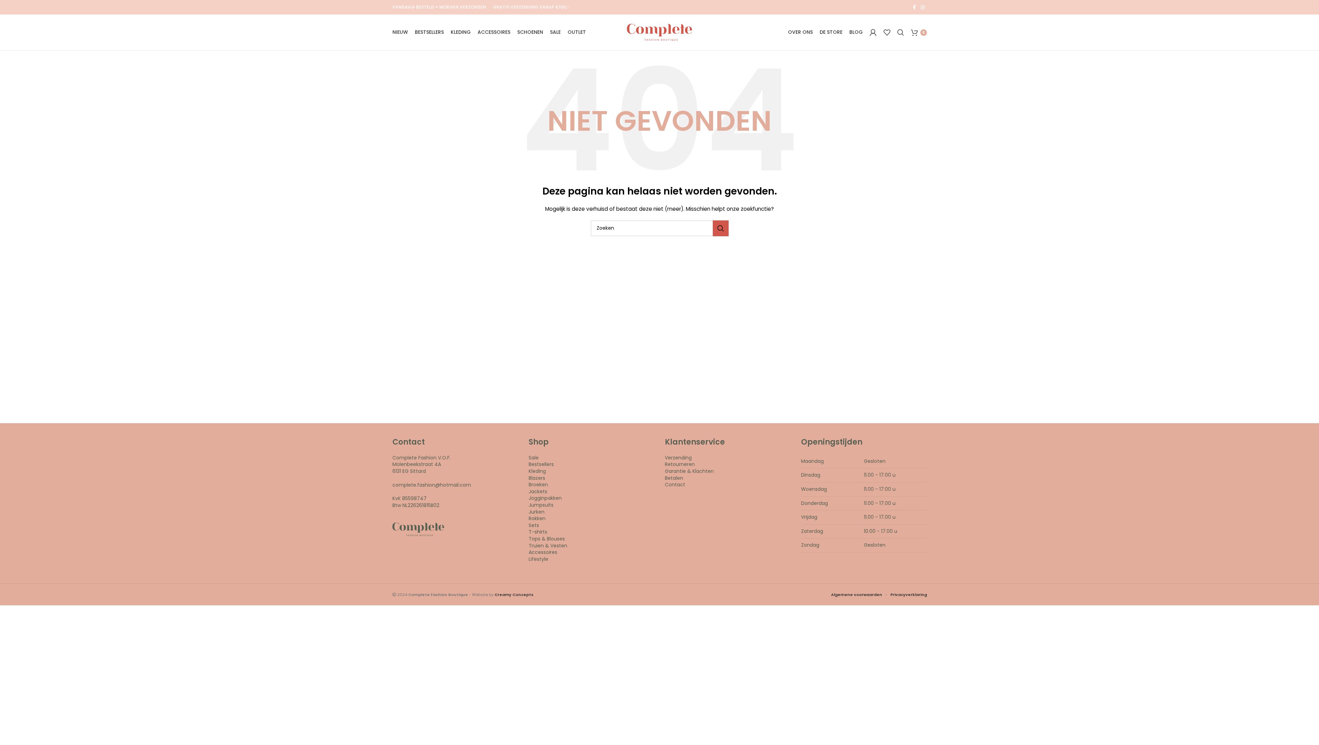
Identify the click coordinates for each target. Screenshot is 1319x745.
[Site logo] (659, 32)
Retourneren (680, 464)
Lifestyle (538, 559)
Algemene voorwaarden (856, 594)
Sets (534, 525)
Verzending (678, 457)
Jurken (536, 511)
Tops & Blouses (547, 538)
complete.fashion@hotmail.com (431, 484)
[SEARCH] (721, 228)
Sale (534, 457)
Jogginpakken (545, 498)
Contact (675, 484)
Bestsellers (541, 464)
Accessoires (543, 552)
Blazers (537, 478)
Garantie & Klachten (689, 471)
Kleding (537, 471)
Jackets (538, 491)
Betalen (674, 478)
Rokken (537, 518)
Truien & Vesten (548, 545)
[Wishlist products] (887, 32)
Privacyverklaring (908, 594)
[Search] (901, 32)
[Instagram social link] (923, 7)
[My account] (873, 32)
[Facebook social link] (914, 7)
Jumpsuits (541, 504)
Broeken (538, 484)
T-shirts (538, 531)
